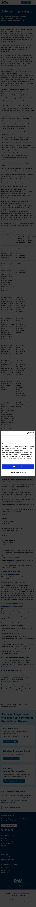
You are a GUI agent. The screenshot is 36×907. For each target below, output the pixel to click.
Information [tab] (18, 438)
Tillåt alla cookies (18, 467)
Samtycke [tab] (6, 438)
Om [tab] (29, 438)
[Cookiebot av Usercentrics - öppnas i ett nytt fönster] (26, 433)
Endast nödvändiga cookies (18, 472)
